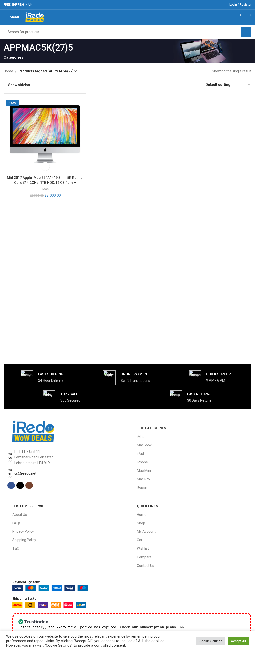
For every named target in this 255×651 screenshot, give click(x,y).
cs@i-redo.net (25, 473)
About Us (19, 515)
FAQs (16, 523)
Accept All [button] (238, 641)
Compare (144, 557)
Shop (141, 523)
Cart (140, 540)
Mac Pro (143, 479)
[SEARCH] (246, 32)
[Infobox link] (42, 376)
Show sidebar (19, 85)
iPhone (142, 462)
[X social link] (215, 4)
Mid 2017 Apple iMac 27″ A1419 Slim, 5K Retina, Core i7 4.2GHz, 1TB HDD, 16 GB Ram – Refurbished (45, 182)
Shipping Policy (24, 540)
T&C (15, 548)
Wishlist (143, 548)
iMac (45, 189)
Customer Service (29, 506)
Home (8, 71)
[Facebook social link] (208, 4)
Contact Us (145, 566)
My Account (146, 531)
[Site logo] (34, 17)
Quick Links (147, 506)
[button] (45, 166)
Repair (142, 487)
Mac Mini (144, 471)
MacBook (144, 445)
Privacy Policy (23, 531)
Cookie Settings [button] (210, 641)
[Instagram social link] (221, 4)
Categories (14, 57)
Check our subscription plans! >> (152, 627)
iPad (140, 454)
